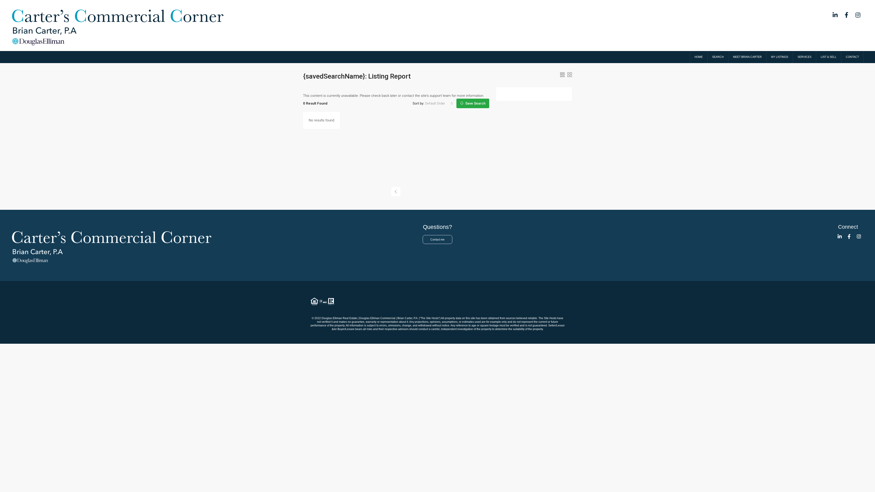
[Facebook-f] (846, 14)
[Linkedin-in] (835, 14)
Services (804, 57)
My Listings (779, 57)
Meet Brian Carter (747, 57)
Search (718, 57)
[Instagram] (858, 14)
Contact (852, 57)
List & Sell (828, 57)
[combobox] (439, 103)
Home (699, 57)
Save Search (475, 103)
